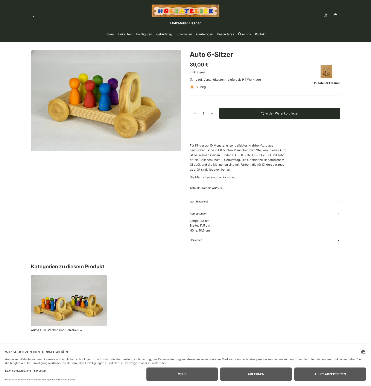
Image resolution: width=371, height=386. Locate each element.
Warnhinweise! (199, 201)
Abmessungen (198, 213)
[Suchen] (32, 15)
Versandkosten (214, 79)
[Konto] (326, 15)
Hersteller (196, 240)
